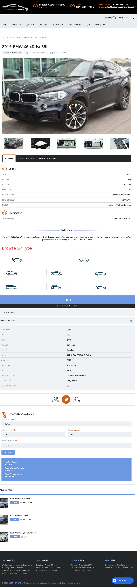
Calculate (8, 453)
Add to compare (61, 53)
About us (30, 25)
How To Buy (58, 25)
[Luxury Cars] (17, 258)
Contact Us (100, 25)
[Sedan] (100, 272)
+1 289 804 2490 (120, 4)
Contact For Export (48, 158)
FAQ (88, 25)
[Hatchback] (56, 286)
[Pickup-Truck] (56, 272)
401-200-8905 (85, 7)
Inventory (16, 25)
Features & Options (26, 158)
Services (43, 25)
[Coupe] (100, 286)
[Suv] (11, 272)
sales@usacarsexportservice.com (120, 7)
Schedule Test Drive (37, 53)
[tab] (9, 158)
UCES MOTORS (15, 583)
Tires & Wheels (75, 25)
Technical (9, 158)
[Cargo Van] (11, 286)
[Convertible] (84, 258)
